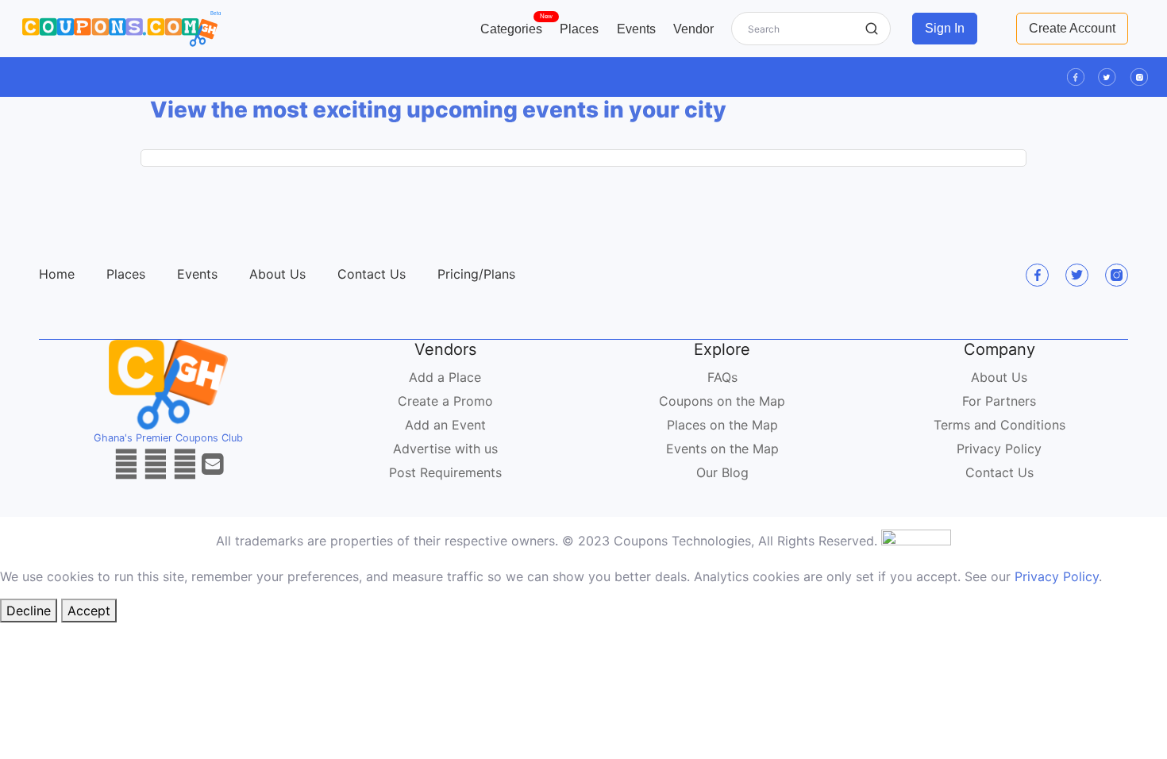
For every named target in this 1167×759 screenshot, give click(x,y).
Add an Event (445, 425)
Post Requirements (445, 472)
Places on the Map (722, 425)
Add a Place (445, 377)
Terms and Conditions (999, 425)
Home (57, 274)
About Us (277, 274)
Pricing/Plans (476, 274)
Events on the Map (722, 449)
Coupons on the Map (722, 401)
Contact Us (371, 274)
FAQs (722, 377)
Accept (88, 610)
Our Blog (722, 472)
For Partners (999, 401)
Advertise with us (445, 449)
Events (636, 29)
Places (579, 29)
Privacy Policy (999, 449)
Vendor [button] (693, 29)
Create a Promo (445, 401)
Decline (28, 610)
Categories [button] (515, 25)
